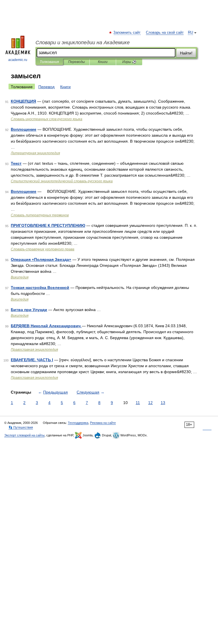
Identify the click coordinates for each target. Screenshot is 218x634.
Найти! (186, 53)
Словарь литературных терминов (40, 215)
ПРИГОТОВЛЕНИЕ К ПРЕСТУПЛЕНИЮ (48, 225)
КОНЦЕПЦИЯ (23, 101)
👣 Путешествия (21, 427)
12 (150, 402)
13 (163, 402)
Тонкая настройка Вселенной (40, 287)
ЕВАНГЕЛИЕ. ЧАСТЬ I (32, 360)
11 (138, 402)
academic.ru (17, 60)
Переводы (76, 62)
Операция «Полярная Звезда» (41, 259)
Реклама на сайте (103, 422)
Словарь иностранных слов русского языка (46, 119)
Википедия (19, 277)
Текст (16, 163)
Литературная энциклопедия (35, 153)
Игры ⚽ (129, 62)
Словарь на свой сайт (165, 33)
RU (190, 33)
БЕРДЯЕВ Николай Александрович (46, 326)
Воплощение (23, 129)
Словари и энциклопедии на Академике (82, 42)
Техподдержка (78, 422)
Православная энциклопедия (34, 350)
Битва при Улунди (29, 309)
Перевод (46, 86)
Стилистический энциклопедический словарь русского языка (62, 181)
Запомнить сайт (127, 33)
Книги (103, 62)
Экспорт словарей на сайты (24, 435)
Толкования (49, 62)
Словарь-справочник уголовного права (42, 249)
